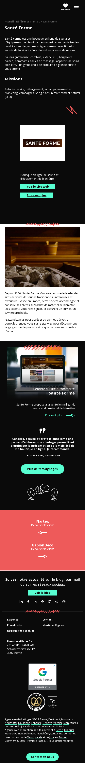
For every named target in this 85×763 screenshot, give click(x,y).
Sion (66, 723)
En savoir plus (36, 195)
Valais (48, 726)
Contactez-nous (42, 757)
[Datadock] (52, 702)
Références (23, 21)
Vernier (57, 723)
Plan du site (14, 625)
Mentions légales (53, 625)
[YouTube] (35, 602)
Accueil (9, 21)
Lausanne (24, 723)
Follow (65, 9)
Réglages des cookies (20, 630)
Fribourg (36, 723)
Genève (47, 723)
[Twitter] (57, 602)
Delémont (54, 719)
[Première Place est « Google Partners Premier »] (42, 677)
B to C (36, 21)
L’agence (12, 619)
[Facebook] (28, 602)
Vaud (34, 726)
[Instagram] (49, 602)
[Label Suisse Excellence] (36, 702)
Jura (23, 726)
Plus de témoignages (42, 469)
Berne (43, 719)
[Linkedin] (21, 602)
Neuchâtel (11, 723)
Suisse (60, 726)
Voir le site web (38, 186)
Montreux (67, 719)
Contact (47, 619)
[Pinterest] (42, 602)
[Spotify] (64, 602)
